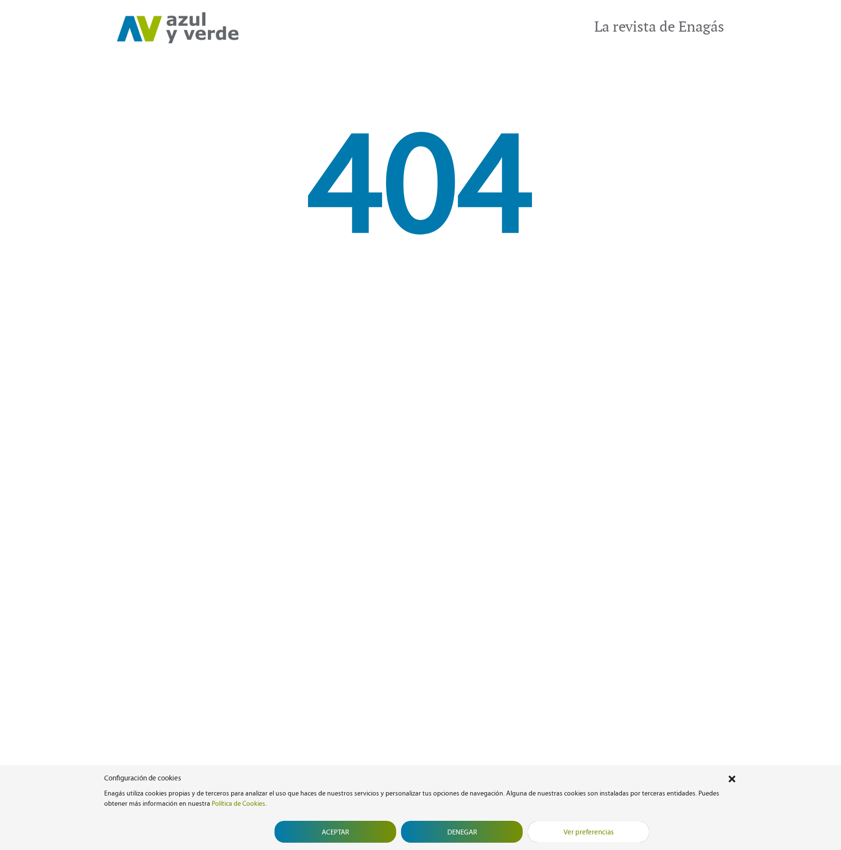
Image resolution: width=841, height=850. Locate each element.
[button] (732, 778)
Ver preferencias (589, 832)
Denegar (462, 832)
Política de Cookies (238, 803)
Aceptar (335, 832)
